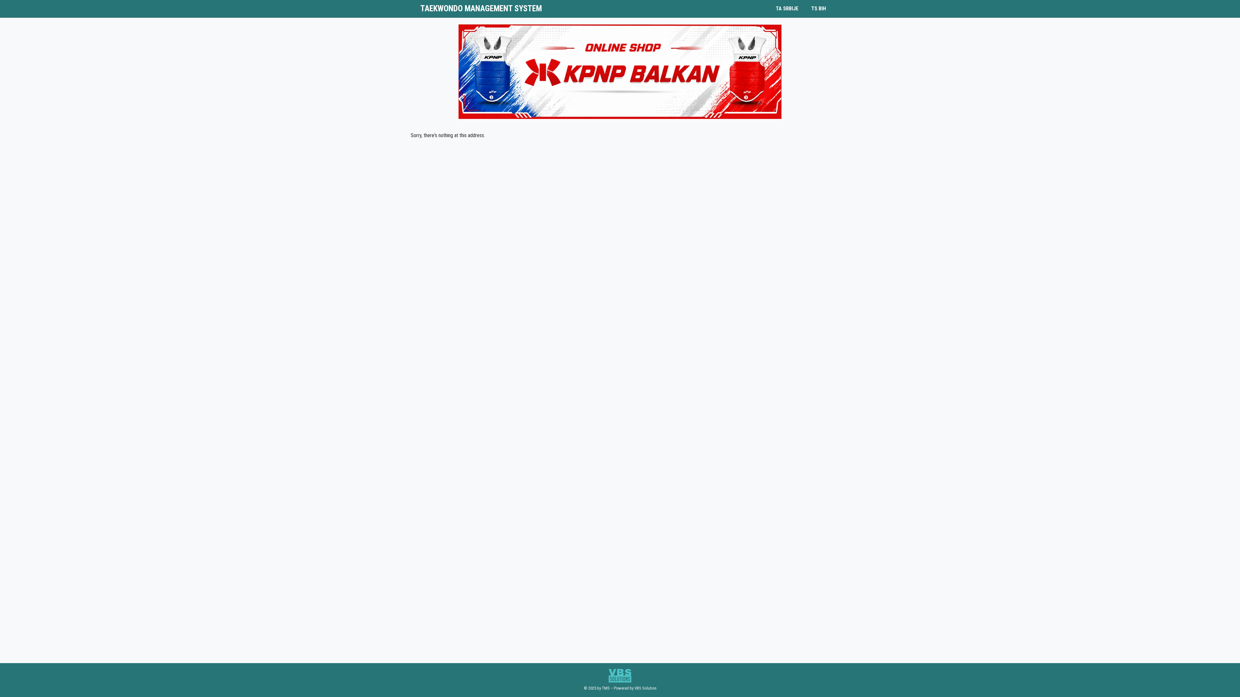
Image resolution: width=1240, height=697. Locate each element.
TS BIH (818, 8)
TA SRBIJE (787, 8)
